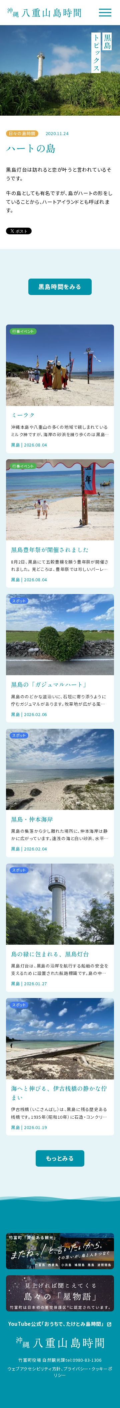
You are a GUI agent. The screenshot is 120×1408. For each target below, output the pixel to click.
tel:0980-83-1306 (83, 1360)
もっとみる (60, 1158)
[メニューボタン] (105, 12)
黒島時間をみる (60, 286)
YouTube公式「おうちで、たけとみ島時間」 (60, 1323)
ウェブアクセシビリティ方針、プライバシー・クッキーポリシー (59, 1372)
